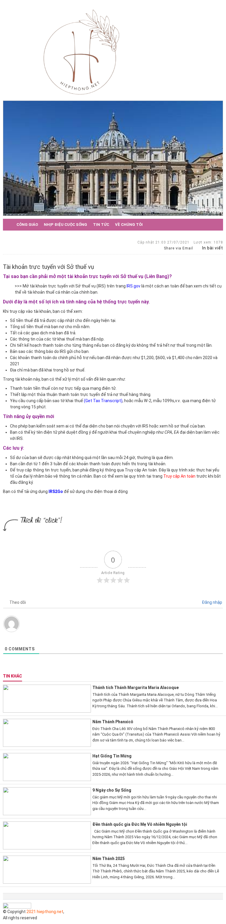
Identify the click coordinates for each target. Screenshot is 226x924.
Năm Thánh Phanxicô (112, 721)
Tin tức (101, 224)
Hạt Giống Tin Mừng (112, 756)
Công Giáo (27, 224)
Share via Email (178, 248)
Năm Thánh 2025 (108, 858)
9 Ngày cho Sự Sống (111, 790)
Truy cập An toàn (179, 476)
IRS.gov (133, 286)
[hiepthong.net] (81, 51)
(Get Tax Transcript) (103, 400)
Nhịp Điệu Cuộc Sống (65, 224)
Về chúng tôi (129, 224)
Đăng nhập (211, 602)
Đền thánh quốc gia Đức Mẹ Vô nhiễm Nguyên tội (139, 824)
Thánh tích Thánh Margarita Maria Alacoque (135, 687)
